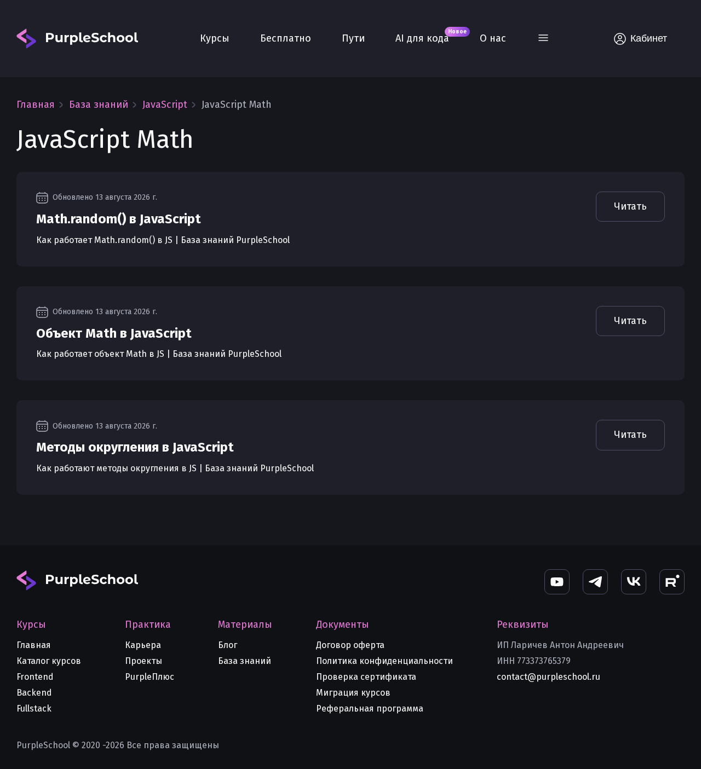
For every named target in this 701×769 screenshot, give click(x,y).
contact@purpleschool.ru (548, 677)
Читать (630, 206)
